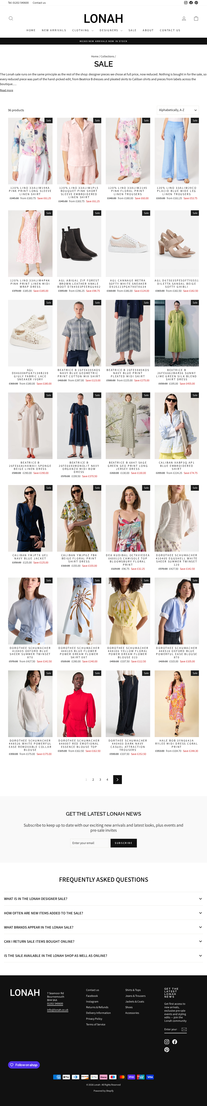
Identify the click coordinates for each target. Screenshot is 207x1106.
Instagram (92, 1001)
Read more (6, 90)
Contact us (39, 2)
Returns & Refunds (97, 1007)
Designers (109, 30)
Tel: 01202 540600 (18, 2)
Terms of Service (95, 1024)
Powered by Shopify (104, 1090)
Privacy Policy (94, 1019)
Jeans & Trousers (135, 996)
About (148, 30)
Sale (133, 30)
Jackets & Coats (134, 1001)
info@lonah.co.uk (57, 1010)
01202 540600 (55, 1003)
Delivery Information (98, 1013)
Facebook (92, 996)
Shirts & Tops (133, 990)
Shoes (129, 1007)
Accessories (132, 1013)
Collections (107, 56)
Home (31, 30)
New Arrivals (54, 30)
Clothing (81, 30)
